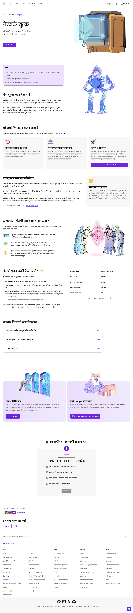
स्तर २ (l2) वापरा (13, 416)
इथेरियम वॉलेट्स (7, 565)
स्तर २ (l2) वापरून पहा (109, 165)
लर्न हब (5, 553)
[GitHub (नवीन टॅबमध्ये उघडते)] (59, 601)
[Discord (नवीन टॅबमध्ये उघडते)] (74, 601)
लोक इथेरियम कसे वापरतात (9, 591)
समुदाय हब (82, 553)
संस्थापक (56, 587)
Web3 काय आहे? (7, 568)
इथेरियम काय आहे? (7, 557)
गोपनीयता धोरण (70, 606)
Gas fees (6, 576)
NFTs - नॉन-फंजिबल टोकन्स (36, 572)
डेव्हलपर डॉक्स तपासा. (32, 206)
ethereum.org (8, 15)
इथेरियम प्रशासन (110, 576)
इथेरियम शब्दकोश (7, 595)
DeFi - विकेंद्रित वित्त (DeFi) (36, 576)
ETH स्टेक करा (33, 587)
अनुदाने (56, 572)
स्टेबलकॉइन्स (32, 568)
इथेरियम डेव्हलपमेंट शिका (60, 568)
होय (9, 526)
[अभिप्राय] (129, 609)
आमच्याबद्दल (38, 606)
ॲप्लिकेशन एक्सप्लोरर (34, 565)
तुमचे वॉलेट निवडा (33, 557)
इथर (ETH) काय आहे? (9, 561)
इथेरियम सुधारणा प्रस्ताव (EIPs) (114, 572)
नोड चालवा (5, 580)
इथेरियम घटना (83, 561)
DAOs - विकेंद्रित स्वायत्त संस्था (37, 580)
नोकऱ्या (63, 606)
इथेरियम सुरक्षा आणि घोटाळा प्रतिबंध (12, 583)
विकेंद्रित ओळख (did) (34, 583)
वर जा (126, 537)
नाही (19, 526)
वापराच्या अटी (79, 606)
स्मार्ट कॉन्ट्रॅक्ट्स (7, 572)
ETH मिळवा (32, 561)
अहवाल (107, 580)
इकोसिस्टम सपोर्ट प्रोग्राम (87, 583)
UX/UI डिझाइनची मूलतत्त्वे (61, 580)
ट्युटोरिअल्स (57, 557)
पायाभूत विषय (57, 576)
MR (126, 4)
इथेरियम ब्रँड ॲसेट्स (48, 606)
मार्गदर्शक (31, 553)
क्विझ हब (5, 587)
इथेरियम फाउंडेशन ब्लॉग (86, 580)
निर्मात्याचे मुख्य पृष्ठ (59, 553)
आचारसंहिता (57, 606)
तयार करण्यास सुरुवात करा (60, 565)
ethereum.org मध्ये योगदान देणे (88, 565)
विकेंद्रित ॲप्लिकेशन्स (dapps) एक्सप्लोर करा (85, 416)
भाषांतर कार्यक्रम (84, 568)
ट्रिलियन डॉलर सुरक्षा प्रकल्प (113, 583)
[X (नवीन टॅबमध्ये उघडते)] (69, 601)
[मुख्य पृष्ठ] (4, 4)
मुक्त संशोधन (109, 568)
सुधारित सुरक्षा (109, 561)
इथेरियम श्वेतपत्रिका (111, 553)
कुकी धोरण (86, 606)
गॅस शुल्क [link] (19, 15)
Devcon (83, 587)
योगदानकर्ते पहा (21, 513)
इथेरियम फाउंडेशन (84, 576)
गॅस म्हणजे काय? (9, 45)
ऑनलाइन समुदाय (84, 557)
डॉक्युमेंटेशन (57, 561)
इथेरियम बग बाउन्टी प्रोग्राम (87, 572)
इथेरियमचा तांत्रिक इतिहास (112, 565)
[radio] (66, 467)
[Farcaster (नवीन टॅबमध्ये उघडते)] (64, 601)
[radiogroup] (66, 475)
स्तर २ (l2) (32, 591)
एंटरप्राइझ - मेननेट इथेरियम (62, 583)
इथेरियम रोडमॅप (109, 557)
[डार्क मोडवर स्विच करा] (116, 4)
